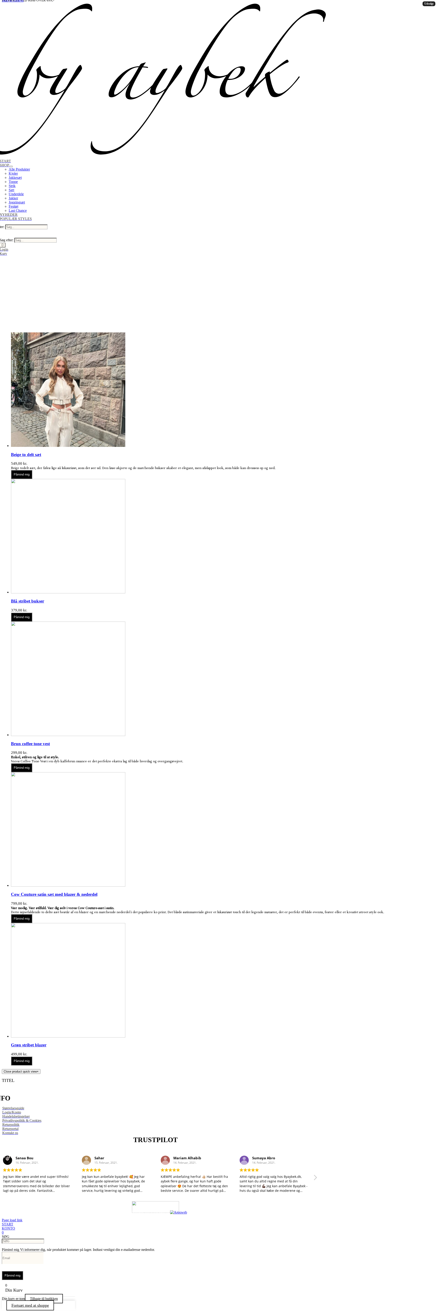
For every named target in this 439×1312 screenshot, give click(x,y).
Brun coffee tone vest (30, 743)
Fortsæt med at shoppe (30, 1305)
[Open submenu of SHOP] (11, 166)
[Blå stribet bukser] (68, 592)
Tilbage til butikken (44, 1299)
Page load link (12, 1220)
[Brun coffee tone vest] (68, 735)
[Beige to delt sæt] (68, 446)
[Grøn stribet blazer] (68, 1036)
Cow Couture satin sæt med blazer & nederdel (54, 894)
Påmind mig (21, 474)
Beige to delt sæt (26, 454)
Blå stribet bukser (27, 601)
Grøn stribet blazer (28, 1045)
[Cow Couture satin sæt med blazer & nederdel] (68, 885)
